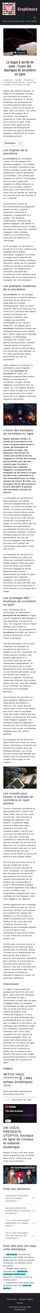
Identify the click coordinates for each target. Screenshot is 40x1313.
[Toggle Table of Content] (19, 143)
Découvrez (12, 1254)
